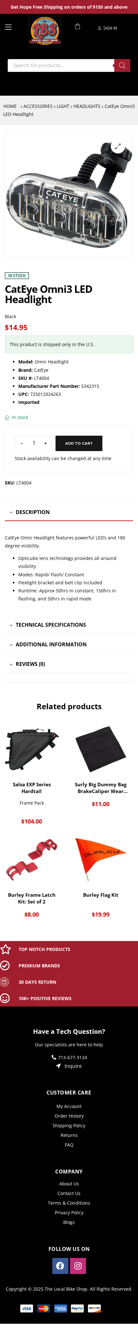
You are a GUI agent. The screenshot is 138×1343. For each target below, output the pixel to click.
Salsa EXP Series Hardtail (32, 787)
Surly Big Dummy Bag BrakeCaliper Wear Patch (100, 788)
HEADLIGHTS (86, 106)
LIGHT (63, 106)
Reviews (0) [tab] (30, 663)
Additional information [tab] (51, 644)
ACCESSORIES (38, 106)
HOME (10, 106)
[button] (118, 146)
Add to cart (79, 443)
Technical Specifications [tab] (51, 624)
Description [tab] (33, 512)
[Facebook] (60, 1266)
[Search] (122, 65)
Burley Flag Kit (100, 895)
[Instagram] (78, 1266)
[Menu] (13, 26)
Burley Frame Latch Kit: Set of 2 (32, 898)
